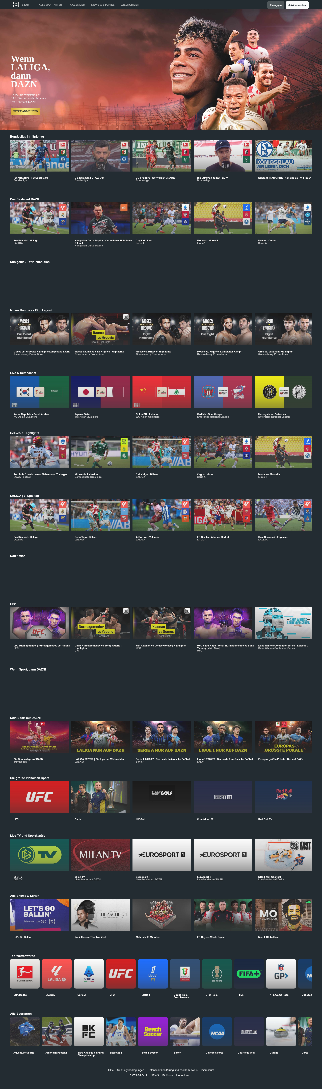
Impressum (207, 1070)
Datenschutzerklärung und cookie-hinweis (173, 1070)
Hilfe (111, 1070)
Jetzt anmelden (297, 5)
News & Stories (103, 4)
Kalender (77, 4)
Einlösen (167, 1075)
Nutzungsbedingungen (130, 1070)
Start (26, 4)
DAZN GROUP (138, 1075)
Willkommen (130, 4)
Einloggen (276, 5)
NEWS (155, 1075)
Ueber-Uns (182, 1075)
